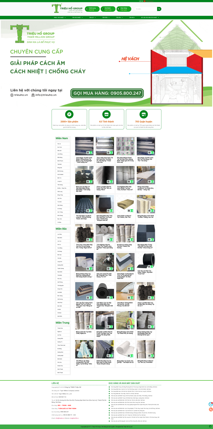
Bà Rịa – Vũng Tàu (61, 188)
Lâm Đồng (59, 154)
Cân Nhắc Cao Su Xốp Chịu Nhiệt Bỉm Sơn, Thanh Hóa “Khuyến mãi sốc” (105, 305)
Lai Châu (59, 234)
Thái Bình (59, 275)
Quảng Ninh (60, 265)
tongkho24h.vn (74, 418)
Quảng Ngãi (60, 355)
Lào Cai (59, 241)
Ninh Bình (59, 316)
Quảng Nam (60, 352)
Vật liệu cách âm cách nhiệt (149, 17)
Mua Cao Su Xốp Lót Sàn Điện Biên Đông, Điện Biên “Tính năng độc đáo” (83, 189)
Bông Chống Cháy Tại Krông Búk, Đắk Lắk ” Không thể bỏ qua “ (145, 333)
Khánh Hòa (60, 365)
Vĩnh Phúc (59, 302)
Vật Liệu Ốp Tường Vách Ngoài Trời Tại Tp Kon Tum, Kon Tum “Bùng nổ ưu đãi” (84, 305)
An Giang (59, 208)
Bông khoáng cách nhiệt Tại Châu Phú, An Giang (125, 332)
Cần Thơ (59, 198)
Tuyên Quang (60, 268)
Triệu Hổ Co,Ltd (127, 427)
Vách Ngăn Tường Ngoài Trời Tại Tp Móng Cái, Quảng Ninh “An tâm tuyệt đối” (125, 276)
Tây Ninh (59, 164)
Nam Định (59, 271)
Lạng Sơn (59, 261)
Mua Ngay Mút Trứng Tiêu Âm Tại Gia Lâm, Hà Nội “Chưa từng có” (145, 246)
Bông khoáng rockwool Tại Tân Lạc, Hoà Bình (145, 361)
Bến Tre (59, 178)
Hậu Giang (59, 205)
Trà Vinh (59, 201)
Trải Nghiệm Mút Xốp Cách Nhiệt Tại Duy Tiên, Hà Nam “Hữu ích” (125, 188)
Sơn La (59, 244)
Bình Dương (60, 171)
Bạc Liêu (59, 218)
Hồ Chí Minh (60, 174)
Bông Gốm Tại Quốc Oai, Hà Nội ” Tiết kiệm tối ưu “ (125, 362)
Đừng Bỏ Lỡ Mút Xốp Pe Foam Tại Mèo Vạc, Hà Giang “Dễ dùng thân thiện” (104, 334)
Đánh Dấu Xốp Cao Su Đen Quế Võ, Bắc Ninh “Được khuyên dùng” (104, 362)
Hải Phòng (60, 282)
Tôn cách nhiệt (76, 17)
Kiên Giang (60, 215)
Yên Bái (59, 258)
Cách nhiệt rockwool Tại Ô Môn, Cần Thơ (124, 216)
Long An (59, 181)
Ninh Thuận (60, 369)
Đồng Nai (59, 167)
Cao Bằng (59, 248)
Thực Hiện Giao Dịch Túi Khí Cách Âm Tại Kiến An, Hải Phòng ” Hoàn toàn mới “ (105, 160)
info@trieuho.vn (59, 418)
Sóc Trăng (60, 212)
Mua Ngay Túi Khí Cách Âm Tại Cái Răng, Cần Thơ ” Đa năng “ (145, 159)
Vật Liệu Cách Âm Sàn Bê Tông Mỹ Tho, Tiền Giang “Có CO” (104, 275)
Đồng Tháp (60, 195)
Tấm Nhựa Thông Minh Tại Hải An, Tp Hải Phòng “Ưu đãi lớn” (125, 304)
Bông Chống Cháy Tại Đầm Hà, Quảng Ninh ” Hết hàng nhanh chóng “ (84, 275)
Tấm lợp (91, 17)
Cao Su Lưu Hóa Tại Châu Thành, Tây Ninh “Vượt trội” (145, 272)
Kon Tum (59, 147)
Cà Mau (59, 222)
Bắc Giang (59, 295)
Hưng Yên (59, 289)
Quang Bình (60, 338)
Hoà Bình (59, 292)
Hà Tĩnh (59, 335)
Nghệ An (59, 331)
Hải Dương (60, 299)
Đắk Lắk (59, 150)
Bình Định (59, 359)
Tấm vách (132, 17)
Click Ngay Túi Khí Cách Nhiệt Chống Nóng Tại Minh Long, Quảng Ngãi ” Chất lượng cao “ (84, 160)
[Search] (159, 9)
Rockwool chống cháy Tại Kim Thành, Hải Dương (124, 246)
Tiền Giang (60, 184)
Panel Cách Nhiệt (59, 17)
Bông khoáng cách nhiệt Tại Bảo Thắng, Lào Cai (146, 216)
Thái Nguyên (60, 285)
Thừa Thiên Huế (61, 345)
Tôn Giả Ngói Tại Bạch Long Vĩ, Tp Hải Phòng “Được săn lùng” (83, 217)
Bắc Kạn (59, 254)
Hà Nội (59, 309)
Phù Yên (59, 362)
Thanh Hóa (60, 328)
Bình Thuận (60, 372)
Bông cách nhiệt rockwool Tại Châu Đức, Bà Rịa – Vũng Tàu (146, 188)
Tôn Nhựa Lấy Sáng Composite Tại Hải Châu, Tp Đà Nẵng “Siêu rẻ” (84, 363)
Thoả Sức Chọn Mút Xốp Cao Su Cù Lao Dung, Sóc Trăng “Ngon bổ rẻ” (84, 246)
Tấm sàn (118, 17)
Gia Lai (59, 143)
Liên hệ (141, 1)
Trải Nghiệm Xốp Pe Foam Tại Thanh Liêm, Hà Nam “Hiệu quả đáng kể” (105, 247)
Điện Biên (59, 237)
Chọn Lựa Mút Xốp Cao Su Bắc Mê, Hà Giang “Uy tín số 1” (146, 304)
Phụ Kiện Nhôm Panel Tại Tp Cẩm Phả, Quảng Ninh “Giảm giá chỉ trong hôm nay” (125, 160)
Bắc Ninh (59, 306)
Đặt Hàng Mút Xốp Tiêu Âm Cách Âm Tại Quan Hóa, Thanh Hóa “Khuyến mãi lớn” (104, 218)
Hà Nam (59, 312)
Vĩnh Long (59, 191)
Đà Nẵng (59, 348)
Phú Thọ (59, 278)
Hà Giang (59, 251)
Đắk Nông (59, 157)
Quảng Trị (59, 341)
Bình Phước (60, 160)
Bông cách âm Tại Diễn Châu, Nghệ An (84, 332)
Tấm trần (104, 17)
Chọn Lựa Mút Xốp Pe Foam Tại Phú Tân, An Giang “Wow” (104, 188)
